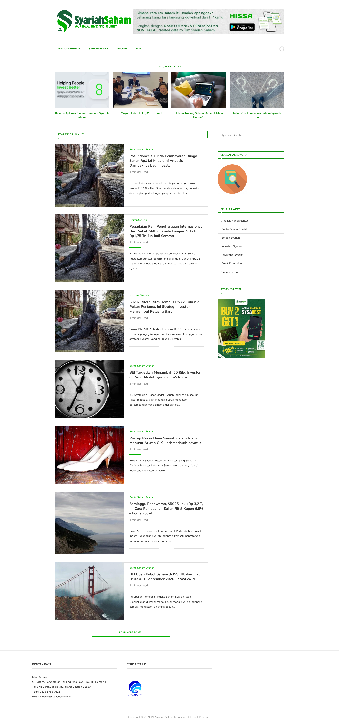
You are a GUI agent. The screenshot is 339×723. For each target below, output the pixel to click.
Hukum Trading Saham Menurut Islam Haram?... (199, 115)
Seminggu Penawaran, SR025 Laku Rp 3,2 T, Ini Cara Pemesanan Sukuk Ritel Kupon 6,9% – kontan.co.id (166, 508)
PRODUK (122, 48)
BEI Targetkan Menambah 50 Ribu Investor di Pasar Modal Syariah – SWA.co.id (164, 374)
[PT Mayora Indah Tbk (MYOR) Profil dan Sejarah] (140, 90)
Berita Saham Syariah (234, 229)
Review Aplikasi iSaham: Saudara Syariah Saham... (82, 115)
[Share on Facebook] (165, 200)
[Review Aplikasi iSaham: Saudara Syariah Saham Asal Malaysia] (82, 90)
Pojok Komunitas (231, 263)
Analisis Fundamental (234, 220)
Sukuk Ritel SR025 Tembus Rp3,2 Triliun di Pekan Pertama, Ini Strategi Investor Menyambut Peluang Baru (164, 307)
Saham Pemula (230, 272)
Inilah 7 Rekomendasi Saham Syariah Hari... (257, 115)
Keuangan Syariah (232, 255)
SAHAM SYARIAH (98, 48)
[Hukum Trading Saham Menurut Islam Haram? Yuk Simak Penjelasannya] (198, 90)
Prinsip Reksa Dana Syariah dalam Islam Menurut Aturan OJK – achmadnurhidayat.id (165, 440)
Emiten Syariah (230, 238)
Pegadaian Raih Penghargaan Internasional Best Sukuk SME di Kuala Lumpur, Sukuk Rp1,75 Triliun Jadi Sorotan (165, 231)
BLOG (139, 48)
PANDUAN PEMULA (69, 48)
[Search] (275, 49)
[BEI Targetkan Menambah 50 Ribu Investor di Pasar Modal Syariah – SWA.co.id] (89, 389)
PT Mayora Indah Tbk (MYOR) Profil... (140, 113)
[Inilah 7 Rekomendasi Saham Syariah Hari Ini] (257, 90)
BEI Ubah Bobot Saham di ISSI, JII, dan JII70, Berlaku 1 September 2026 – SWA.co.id (165, 576)
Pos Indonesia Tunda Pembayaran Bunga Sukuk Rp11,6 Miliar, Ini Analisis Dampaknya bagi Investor (163, 161)
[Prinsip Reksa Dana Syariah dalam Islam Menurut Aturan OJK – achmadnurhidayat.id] (89, 455)
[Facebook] (262, 49)
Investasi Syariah (231, 246)
